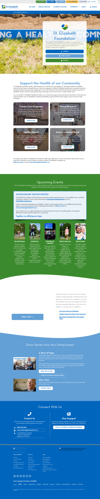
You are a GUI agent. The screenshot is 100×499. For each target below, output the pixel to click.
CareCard (30, 457)
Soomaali (45, 484)
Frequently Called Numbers (34, 464)
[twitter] (21, 476)
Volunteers (15, 466)
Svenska (80, 484)
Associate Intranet (17, 459)
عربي (15, 484)
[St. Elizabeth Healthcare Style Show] (50, 224)
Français (52, 484)
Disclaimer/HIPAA (46, 457)
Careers (15, 461)
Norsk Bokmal (66, 484)
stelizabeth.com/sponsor (24, 201)
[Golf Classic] (19, 224)
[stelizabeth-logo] (10, 5)
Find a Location (31, 461)
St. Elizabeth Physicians (18, 468)
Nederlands (32, 484)
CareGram (30, 459)
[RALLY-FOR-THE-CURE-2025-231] (65, 224)
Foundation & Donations (18, 464)
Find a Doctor (31, 462)
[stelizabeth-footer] (19, 448)
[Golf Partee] (34, 224)
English (39, 484)
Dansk (25, 484)
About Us (15, 457)
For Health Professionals (18, 462)
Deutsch (58, 484)
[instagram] (24, 476)
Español (74, 484)
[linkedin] (30, 476)
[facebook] (14, 476)
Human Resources (47, 462)
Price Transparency (32, 469)
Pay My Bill (30, 468)
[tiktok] (17, 476)
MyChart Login (31, 466)
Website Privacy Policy (47, 468)
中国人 (20, 484)
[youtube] (27, 476)
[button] (93, 7)
